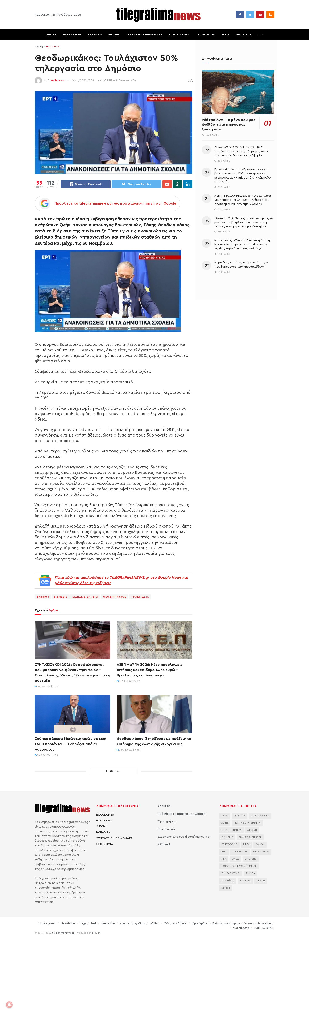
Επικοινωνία (166, 829)
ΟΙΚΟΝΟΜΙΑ (104, 844)
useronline (108, 923)
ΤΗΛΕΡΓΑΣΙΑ (140, 597)
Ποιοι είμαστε (240, 928)
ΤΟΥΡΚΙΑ (245, 880)
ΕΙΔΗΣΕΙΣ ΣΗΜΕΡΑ (85, 597)
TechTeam (57, 80)
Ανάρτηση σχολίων (132, 923)
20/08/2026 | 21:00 (129, 750)
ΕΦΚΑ (246, 844)
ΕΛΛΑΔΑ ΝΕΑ (72, 34)
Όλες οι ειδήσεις (176, 923)
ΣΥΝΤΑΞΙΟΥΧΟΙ (230, 873)
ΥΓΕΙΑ (225, 34)
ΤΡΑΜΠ (260, 880)
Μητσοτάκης (261, 852)
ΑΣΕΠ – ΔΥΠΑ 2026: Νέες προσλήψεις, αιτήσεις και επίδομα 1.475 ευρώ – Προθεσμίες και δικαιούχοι (150, 670)
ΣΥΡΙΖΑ (250, 873)
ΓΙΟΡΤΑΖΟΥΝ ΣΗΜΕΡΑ (247, 823)
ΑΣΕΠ (224, 823)
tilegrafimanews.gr (63, 933)
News (224, 816)
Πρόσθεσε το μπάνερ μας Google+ (182, 813)
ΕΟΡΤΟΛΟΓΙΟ (229, 844)
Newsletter (68, 923)
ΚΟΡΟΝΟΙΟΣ (239, 852)
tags (83, 923)
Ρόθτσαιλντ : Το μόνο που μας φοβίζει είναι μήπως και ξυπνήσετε (228, 124)
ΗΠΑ (224, 852)
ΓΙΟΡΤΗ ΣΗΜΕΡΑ (231, 830)
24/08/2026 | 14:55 (47, 755)
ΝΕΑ (223, 859)
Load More (113, 771)
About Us (164, 806)
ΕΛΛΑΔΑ (93, 34)
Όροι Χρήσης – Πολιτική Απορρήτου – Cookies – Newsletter (231, 923)
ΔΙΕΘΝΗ (113, 34)
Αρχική (39, 46)
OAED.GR (239, 816)
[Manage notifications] (9, 1004)
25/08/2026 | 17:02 (129, 681)
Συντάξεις (227, 880)
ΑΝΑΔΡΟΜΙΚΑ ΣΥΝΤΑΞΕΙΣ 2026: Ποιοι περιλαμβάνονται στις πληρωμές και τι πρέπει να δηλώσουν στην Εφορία (241, 151)
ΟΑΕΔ (235, 859)
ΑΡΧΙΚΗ (51, 34)
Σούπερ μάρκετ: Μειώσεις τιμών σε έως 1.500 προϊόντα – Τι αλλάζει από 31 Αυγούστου (70, 744)
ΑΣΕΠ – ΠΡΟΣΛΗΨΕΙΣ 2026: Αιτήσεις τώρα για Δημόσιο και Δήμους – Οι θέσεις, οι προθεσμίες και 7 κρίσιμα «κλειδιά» (242, 199)
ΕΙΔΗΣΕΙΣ (60, 597)
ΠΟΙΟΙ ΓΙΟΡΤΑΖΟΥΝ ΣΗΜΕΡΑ (238, 866)
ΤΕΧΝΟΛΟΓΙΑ (205, 34)
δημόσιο (43, 597)
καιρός (225, 888)
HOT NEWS (52, 46)
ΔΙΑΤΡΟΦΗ (243, 34)
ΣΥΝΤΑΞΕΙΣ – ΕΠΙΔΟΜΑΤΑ (144, 34)
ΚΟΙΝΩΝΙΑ (103, 832)
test (93, 923)
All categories (47, 923)
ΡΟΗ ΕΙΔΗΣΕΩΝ (264, 928)
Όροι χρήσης (167, 821)
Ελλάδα (259, 844)
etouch (96, 933)
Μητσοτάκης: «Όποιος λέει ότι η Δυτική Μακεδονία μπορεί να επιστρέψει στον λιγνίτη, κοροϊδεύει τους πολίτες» (242, 244)
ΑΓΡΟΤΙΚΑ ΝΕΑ (179, 34)
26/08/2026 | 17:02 (47, 686)
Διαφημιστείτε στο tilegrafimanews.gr (184, 836)
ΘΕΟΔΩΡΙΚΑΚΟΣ (114, 597)
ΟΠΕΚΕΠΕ (250, 859)
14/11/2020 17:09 (83, 80)
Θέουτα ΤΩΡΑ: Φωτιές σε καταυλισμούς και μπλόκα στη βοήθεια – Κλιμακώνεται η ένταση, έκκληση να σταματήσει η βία (244, 222)
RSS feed (164, 844)
